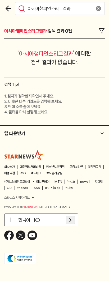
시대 (9, 188)
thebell (23, 188)
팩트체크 (36, 173)
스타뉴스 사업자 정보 (17, 197)
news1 (85, 181)
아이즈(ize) (52, 188)
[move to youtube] (32, 235)
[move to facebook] (9, 235)
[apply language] (70, 220)
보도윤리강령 (54, 173)
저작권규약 (94, 166)
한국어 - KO (29, 220)
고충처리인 (76, 166)
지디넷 (99, 181)
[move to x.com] (20, 235)
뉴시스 (71, 181)
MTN (58, 181)
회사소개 (9, 166)
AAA (37, 188)
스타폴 (69, 188)
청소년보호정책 (55, 166)
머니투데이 (42, 181)
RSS (23, 173)
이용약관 (9, 173)
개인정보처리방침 (30, 166)
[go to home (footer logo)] (24, 155)
